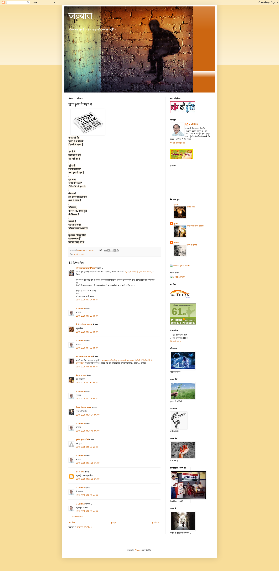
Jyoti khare (81, 375)
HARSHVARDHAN (84, 356)
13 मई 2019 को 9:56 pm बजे (87, 367)
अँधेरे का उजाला (192, 245)
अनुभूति (76, 254)
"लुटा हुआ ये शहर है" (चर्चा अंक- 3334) (138, 272)
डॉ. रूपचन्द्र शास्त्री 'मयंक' (86, 268)
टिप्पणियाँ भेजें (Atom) (84, 527)
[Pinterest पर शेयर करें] (117, 250)
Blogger (138, 550)
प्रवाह (176, 204)
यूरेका (176, 223)
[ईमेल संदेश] (100, 250)
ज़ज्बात (81, 254)
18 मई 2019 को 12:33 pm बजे (87, 479)
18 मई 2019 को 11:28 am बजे (87, 463)
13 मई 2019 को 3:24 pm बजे (87, 300)
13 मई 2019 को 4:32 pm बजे (87, 348)
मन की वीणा (80, 472)
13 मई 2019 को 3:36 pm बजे (87, 332)
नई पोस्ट (72, 522)
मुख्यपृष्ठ (113, 522)
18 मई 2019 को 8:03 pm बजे (87, 511)
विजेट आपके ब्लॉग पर (175, 341)
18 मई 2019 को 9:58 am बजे (87, 447)
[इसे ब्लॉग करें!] (108, 250)
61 (177, 311)
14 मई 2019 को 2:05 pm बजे (87, 399)
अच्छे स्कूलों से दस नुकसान (195, 226)
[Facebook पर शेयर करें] (114, 250)
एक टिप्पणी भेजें (77, 517)
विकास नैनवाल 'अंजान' (84, 407)
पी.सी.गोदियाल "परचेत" (84, 324)
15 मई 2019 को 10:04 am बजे (87, 415)
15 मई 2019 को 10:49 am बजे (87, 431)
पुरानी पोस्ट (156, 522)
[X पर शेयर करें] (111, 250)
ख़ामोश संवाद (191, 207)
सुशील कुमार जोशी (82, 439)
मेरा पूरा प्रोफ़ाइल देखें (177, 143)
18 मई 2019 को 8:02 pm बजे (87, 495)
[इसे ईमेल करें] (105, 250)
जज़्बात (80, 15)
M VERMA (80, 308)
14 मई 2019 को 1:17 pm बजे (87, 383)
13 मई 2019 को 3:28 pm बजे (87, 316)
